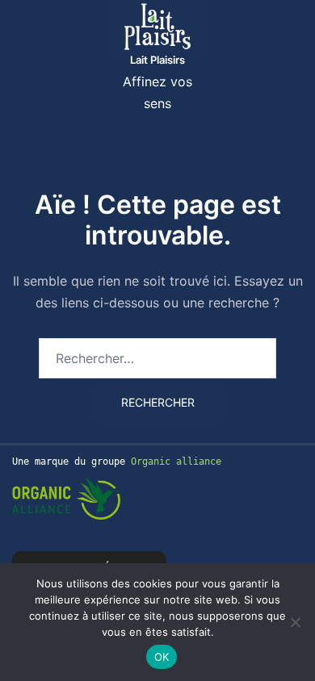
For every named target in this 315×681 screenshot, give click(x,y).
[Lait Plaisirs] (157, 26)
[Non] (295, 622)
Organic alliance (176, 461)
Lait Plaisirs (157, 59)
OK (162, 656)
